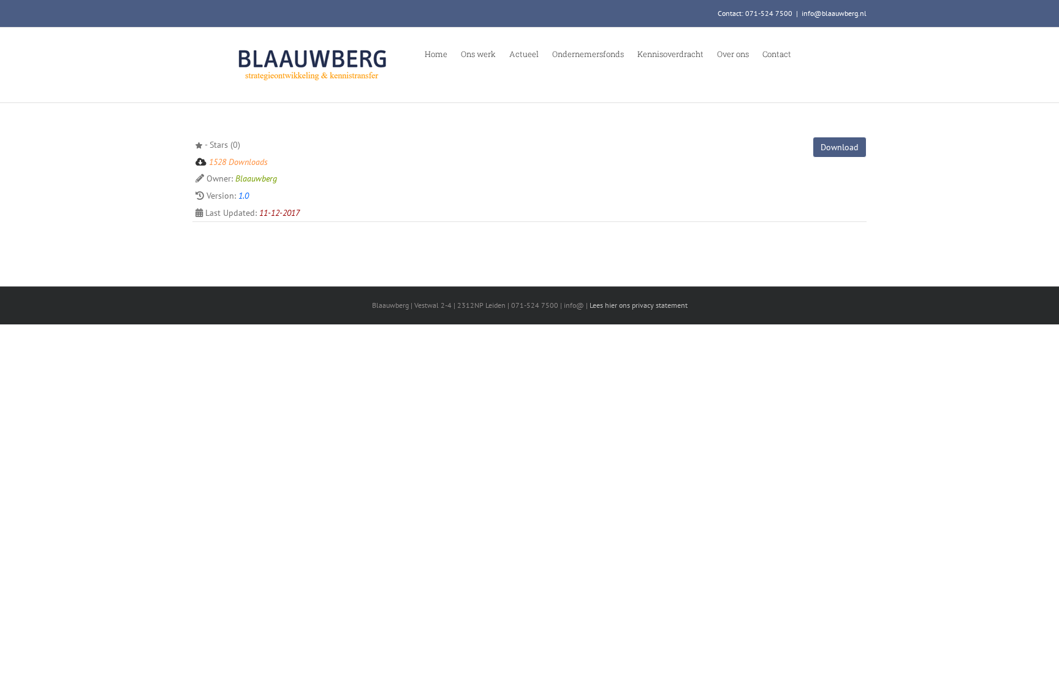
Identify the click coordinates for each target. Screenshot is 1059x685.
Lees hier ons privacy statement (639, 305)
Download (840, 147)
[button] (808, 53)
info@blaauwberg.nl (834, 13)
